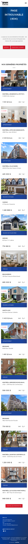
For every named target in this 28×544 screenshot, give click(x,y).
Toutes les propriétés (14, 505)
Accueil (6, 47)
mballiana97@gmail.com (12, 525)
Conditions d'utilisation (15, 539)
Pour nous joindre (18, 47)
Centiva (17, 542)
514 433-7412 (8, 523)
